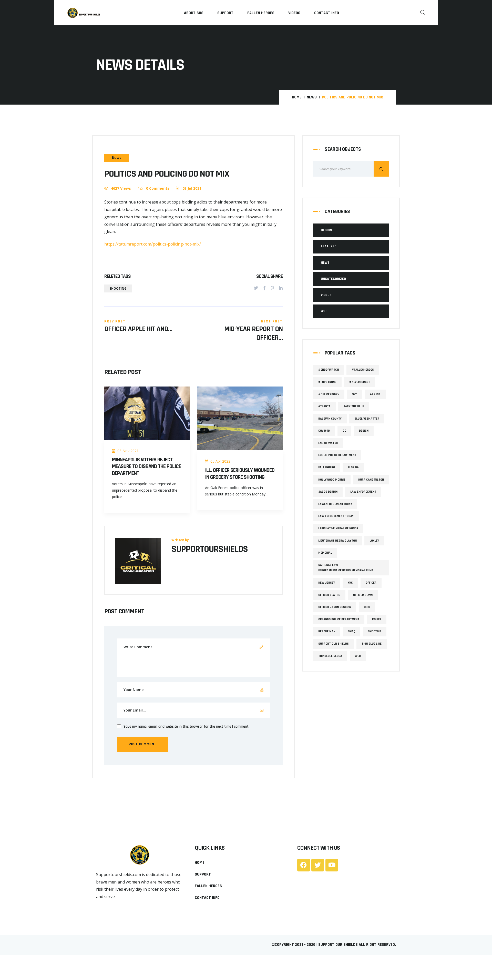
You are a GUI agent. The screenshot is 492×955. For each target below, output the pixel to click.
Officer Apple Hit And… (138, 329)
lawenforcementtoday (335, 504)
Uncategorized (333, 279)
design (363, 431)
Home (297, 97)
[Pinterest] (272, 288)
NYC (350, 583)
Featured (328, 246)
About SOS (193, 13)
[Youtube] (331, 865)
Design (326, 230)
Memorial (325, 553)
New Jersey (326, 583)
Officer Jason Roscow (334, 607)
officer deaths (329, 595)
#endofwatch (328, 370)
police (376, 619)
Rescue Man (326, 631)
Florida (353, 467)
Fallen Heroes (260, 13)
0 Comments (157, 188)
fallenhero (326, 467)
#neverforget (359, 382)
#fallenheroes (363, 370)
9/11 (354, 394)
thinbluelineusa (330, 656)
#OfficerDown (328, 394)
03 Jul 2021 (191, 188)
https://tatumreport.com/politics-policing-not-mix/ (152, 244)
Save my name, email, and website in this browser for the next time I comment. (186, 726)
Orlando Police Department (338, 619)
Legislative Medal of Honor (338, 528)
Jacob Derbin (327, 492)
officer (371, 583)
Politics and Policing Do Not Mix (166, 173)
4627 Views (121, 188)
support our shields (333, 644)
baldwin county (330, 419)
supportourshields (209, 549)
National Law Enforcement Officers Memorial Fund (345, 568)
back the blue (353, 406)
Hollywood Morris (331, 480)
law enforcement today (336, 516)
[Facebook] (264, 288)
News (312, 97)
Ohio (367, 607)
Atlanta (324, 406)
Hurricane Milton (371, 480)
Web (324, 311)
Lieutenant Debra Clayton (337, 541)
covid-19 (324, 431)
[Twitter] (256, 288)
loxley (374, 541)
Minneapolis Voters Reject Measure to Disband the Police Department (146, 466)
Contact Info (326, 13)
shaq (351, 631)
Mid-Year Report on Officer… (253, 333)
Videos (294, 13)
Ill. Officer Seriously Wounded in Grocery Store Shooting (239, 474)
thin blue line (372, 644)
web (358, 656)
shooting (118, 288)
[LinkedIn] (281, 288)
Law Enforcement (363, 492)
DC (344, 431)
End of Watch (328, 443)
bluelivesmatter (366, 419)
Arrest (375, 394)
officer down (363, 595)
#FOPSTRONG (327, 382)
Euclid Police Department (337, 455)
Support (225, 13)
